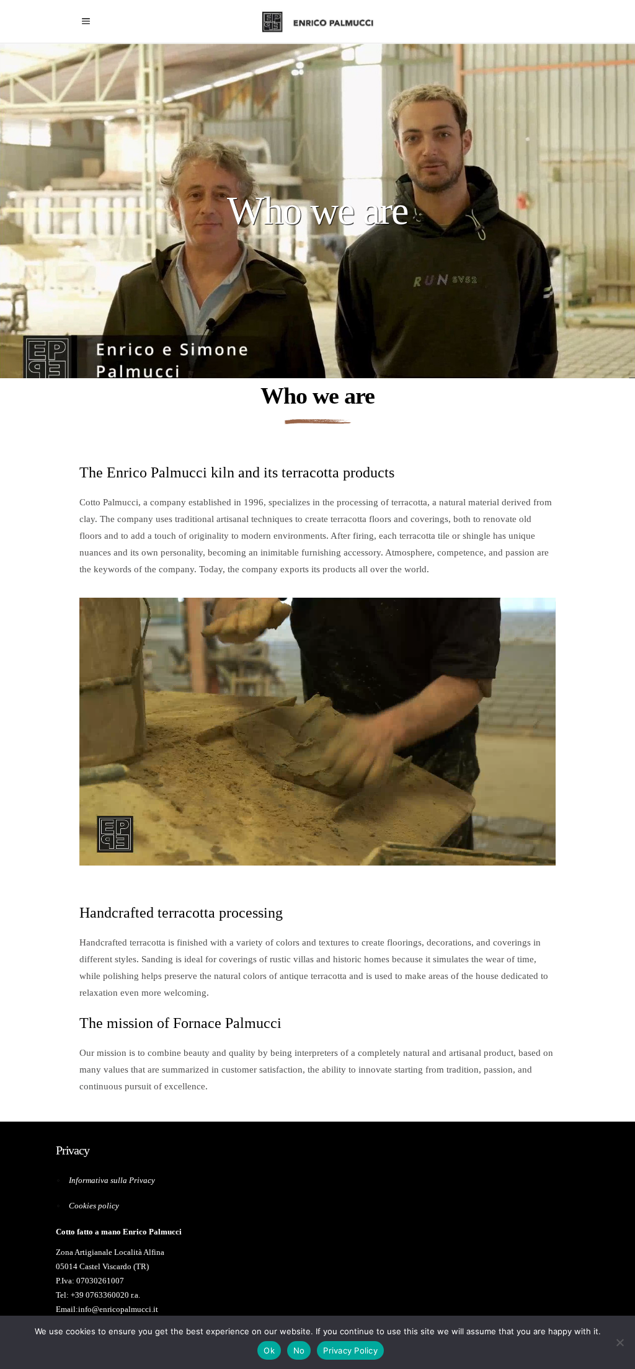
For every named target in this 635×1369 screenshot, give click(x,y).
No (299, 1350)
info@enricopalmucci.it (118, 1309)
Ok (269, 1350)
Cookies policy (94, 1205)
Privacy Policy (350, 1350)
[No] (619, 1342)
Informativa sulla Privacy (112, 1180)
